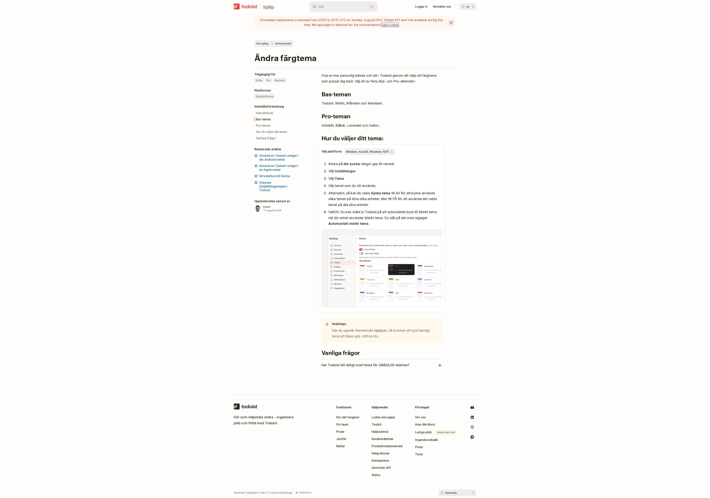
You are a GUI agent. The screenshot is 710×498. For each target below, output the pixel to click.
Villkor (263, 492)
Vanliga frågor (266, 138)
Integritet (252, 492)
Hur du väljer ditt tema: (272, 132)
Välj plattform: (332, 151)
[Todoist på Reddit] (472, 437)
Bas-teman (263, 119)
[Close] (451, 23)
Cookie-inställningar (281, 492)
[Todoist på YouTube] (472, 408)
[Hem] (245, 7)
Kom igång (262, 43)
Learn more (390, 25)
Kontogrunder (283, 43)
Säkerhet (239, 492)
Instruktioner (264, 113)
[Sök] (371, 6)
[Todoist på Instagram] (472, 428)
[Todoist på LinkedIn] (472, 418)
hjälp (268, 7)
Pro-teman (263, 125)
